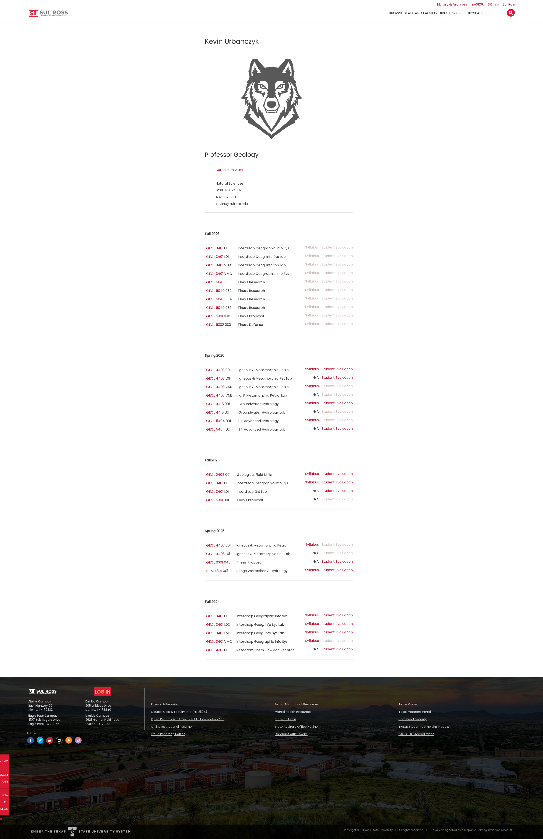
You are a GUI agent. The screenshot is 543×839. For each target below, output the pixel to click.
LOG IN (102, 691)
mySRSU (477, 4)
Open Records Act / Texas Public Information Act (187, 719)
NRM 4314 (214, 570)
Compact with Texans (291, 734)
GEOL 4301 (214, 650)
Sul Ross (509, 4)
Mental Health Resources (293, 712)
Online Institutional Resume (171, 727)
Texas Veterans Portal (415, 712)
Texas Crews (408, 704)
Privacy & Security (164, 704)
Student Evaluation (337, 369)
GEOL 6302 (215, 324)
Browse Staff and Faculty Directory (423, 13)
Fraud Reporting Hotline (168, 734)
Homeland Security (413, 719)
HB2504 (473, 13)
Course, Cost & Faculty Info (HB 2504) (179, 712)
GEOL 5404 (215, 420)
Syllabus (312, 369)
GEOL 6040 (215, 282)
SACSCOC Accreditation (416, 734)
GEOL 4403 (215, 369)
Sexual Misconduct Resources (297, 704)
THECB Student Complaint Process (424, 727)
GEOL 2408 (215, 474)
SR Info (493, 4)
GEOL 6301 (214, 316)
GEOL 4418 (215, 403)
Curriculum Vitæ (229, 169)
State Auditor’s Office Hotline (296, 727)
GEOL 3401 (214, 248)
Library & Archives (452, 4)
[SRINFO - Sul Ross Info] (48, 15)
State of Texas (285, 719)
